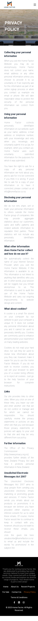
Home (5, 587)
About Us (15, 587)
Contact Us (16, 592)
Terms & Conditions (19, 597)
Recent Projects (28, 587)
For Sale (5, 592)
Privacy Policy (30, 592)
